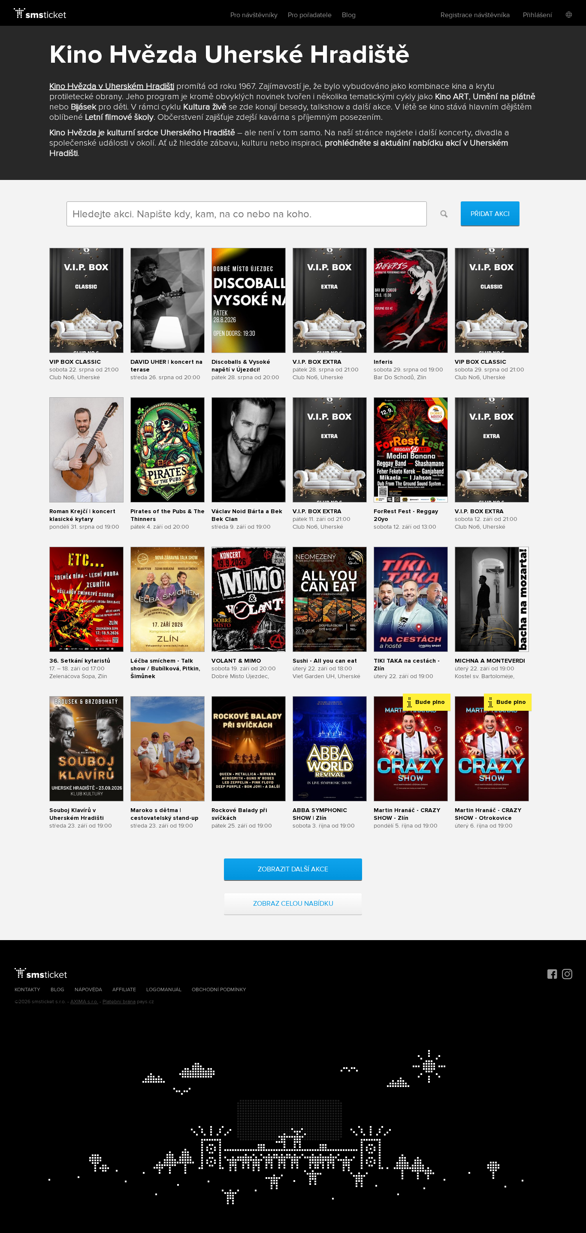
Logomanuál (163, 989)
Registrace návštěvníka (475, 15)
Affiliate (124, 989)
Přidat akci (490, 214)
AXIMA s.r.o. (84, 1002)
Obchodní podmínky (219, 989)
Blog (349, 15)
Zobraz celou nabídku (293, 903)
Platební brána (119, 1002)
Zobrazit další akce (293, 869)
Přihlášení (537, 15)
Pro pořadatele (310, 15)
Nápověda (88, 989)
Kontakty (27, 989)
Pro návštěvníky (254, 15)
